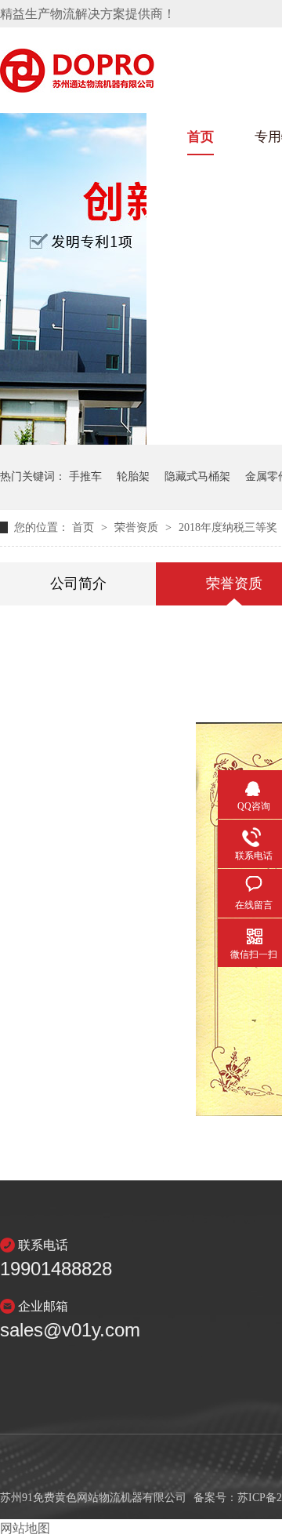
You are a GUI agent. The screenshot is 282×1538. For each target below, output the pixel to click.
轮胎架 (133, 476)
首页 (200, 136)
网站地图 (25, 1528)
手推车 (85, 476)
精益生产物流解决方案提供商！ (87, 13)
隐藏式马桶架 (197, 476)
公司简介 (78, 583)
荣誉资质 (137, 527)
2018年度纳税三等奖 (228, 527)
